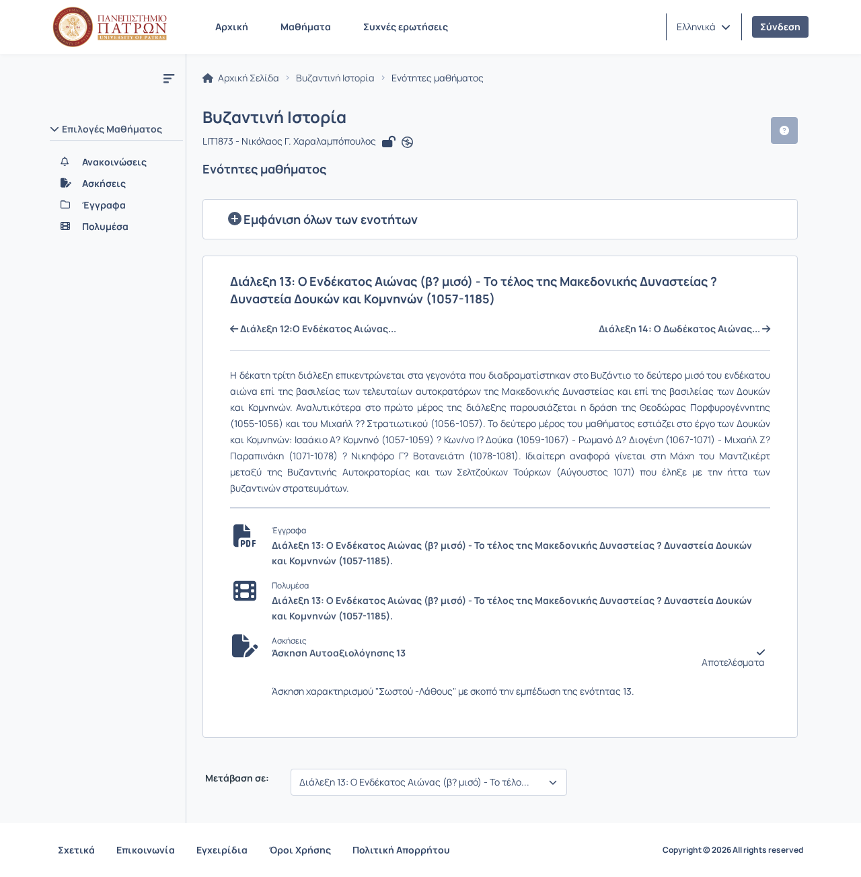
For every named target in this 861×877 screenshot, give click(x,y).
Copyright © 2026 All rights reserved (733, 850)
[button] (704, 27)
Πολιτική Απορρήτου (401, 849)
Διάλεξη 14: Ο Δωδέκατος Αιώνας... (680, 328)
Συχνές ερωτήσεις (405, 26)
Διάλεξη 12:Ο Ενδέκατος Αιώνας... (317, 328)
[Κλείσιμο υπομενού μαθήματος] (169, 78)
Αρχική (231, 26)
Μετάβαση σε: (236, 778)
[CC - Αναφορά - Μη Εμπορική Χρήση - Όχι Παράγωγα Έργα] (407, 142)
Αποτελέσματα (733, 662)
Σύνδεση (780, 26)
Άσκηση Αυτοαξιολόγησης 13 (339, 653)
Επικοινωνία (145, 849)
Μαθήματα (305, 26)
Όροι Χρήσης (300, 849)
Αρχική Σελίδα (247, 78)
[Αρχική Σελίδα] (109, 27)
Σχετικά (76, 849)
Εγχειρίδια (222, 849)
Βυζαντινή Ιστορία (335, 78)
